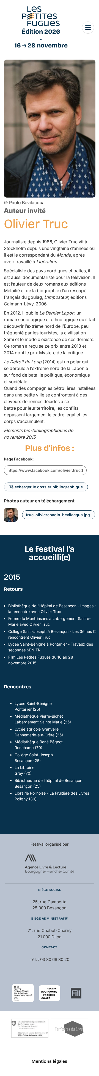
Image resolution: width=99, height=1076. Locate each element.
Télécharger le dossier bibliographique (46, 486)
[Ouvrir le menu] (88, 28)
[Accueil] (41, 16)
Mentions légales (49, 1061)
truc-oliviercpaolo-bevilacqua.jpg (58, 514)
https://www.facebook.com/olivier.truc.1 (45, 470)
